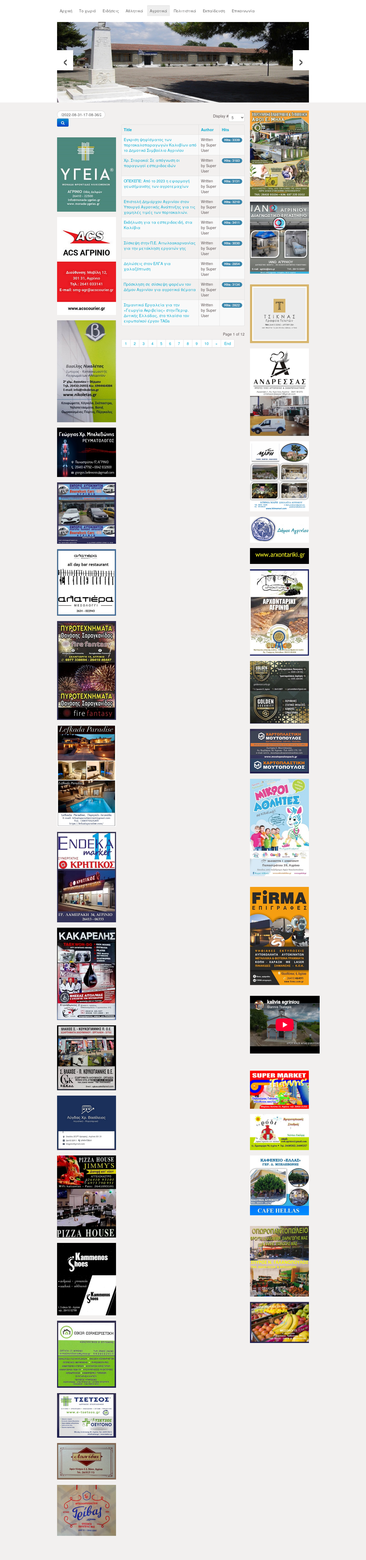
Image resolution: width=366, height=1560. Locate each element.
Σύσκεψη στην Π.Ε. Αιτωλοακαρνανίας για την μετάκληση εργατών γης (160, 245)
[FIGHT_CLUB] (86, 973)
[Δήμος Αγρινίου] (279, 529)
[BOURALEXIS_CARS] (86, 512)
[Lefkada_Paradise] (86, 775)
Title (128, 129)
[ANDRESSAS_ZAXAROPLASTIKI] (279, 391)
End (227, 343)
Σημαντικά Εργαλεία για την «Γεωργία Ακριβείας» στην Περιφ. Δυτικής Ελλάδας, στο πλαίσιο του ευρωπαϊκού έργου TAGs (156, 313)
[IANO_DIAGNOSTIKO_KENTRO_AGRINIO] (279, 237)
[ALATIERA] (86, 582)
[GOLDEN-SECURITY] (279, 691)
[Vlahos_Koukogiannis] (86, 1057)
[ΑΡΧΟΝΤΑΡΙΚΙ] (279, 611)
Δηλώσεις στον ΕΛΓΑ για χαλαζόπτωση (147, 266)
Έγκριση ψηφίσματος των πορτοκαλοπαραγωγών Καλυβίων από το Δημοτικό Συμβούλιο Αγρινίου (160, 145)
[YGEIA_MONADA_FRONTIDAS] (86, 174)
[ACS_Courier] (86, 265)
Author (207, 129)
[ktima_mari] (279, 475)
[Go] (63, 123)
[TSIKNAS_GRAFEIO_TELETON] (279, 313)
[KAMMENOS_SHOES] (86, 1278)
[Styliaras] (86, 1353)
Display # (221, 116)
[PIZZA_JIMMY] (86, 1196)
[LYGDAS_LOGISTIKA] (86, 1122)
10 (206, 343)
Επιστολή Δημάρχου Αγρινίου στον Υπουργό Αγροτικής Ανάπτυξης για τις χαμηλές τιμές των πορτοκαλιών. (159, 207)
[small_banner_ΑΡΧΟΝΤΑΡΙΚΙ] (279, 555)
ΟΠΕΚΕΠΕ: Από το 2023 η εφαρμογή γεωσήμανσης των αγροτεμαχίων (157, 183)
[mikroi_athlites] (279, 826)
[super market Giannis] (279, 1089)
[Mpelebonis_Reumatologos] (86, 451)
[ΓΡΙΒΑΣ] (86, 1510)
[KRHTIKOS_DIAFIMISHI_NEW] (86, 876)
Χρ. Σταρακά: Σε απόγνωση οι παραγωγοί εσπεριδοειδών (152, 162)
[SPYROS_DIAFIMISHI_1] (279, 1260)
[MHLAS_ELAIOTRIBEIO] (279, 153)
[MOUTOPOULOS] (279, 750)
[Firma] (279, 935)
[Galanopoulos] (279, 1321)
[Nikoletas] (86, 370)
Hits (225, 129)
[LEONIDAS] (86, 1460)
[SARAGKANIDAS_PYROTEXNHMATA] (86, 670)
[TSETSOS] (86, 1415)
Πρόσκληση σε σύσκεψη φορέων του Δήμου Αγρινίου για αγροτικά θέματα (160, 286)
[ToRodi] (279, 1131)
